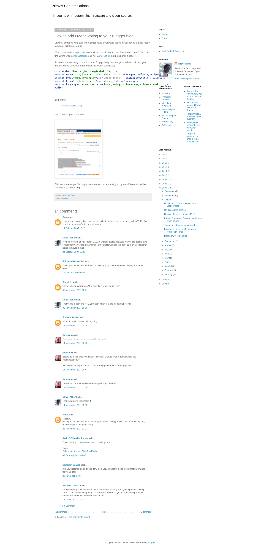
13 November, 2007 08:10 (75, 325)
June (167, 253)
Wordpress (83, 56)
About (164, 38)
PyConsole (167, 125)
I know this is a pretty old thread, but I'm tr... (195, 116)
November (170, 195)
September (170, 241)
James (78, 46)
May (167, 258)
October (169, 199)
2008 (165, 183)
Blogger (152, 542)
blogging (64, 198)
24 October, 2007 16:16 (73, 228)
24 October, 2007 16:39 (73, 252)
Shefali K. (67, 282)
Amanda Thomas (71, 485)
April (167, 262)
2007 (165, 188)
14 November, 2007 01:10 (75, 387)
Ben (64, 217)
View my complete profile (187, 78)
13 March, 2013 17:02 (73, 499)
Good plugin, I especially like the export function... (193, 126)
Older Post (145, 512)
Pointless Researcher (73, 261)
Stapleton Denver (71, 465)
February (169, 270)
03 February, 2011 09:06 (74, 455)
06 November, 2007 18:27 (75, 290)
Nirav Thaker (69, 237)
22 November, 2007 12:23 (75, 429)
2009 (165, 179)
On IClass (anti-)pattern (175, 210)
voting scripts (78, 52)
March (168, 266)
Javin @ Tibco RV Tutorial (75, 438)
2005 (165, 284)
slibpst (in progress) (166, 104)
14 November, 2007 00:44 (75, 370)
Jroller (107, 56)
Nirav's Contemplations (70, 6)
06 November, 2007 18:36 (75, 308)
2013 (165, 163)
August (168, 245)
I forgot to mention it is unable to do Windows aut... (194, 138)
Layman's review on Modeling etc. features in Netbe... (180, 230)
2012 (165, 167)
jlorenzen (67, 335)
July (167, 249)
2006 (165, 279)
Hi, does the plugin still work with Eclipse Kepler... (194, 106)
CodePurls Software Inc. (173, 51)
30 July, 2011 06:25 (71, 476)
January (169, 274)
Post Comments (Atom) (79, 517)
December (170, 191)
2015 (165, 154)
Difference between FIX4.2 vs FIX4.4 (79, 451)
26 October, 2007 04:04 (73, 272)
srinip (65, 414)
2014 (165, 158)
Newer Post (61, 512)
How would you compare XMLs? (179, 214)
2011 (165, 171)
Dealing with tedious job (175, 236)
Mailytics (166, 93)
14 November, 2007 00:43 (75, 343)
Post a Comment (67, 506)
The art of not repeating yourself (179, 225)
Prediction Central (166, 98)
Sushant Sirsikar (70, 317)
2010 (165, 175)
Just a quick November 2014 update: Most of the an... (194, 95)
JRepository (167, 121)
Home (104, 512)
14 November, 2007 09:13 (75, 405)
